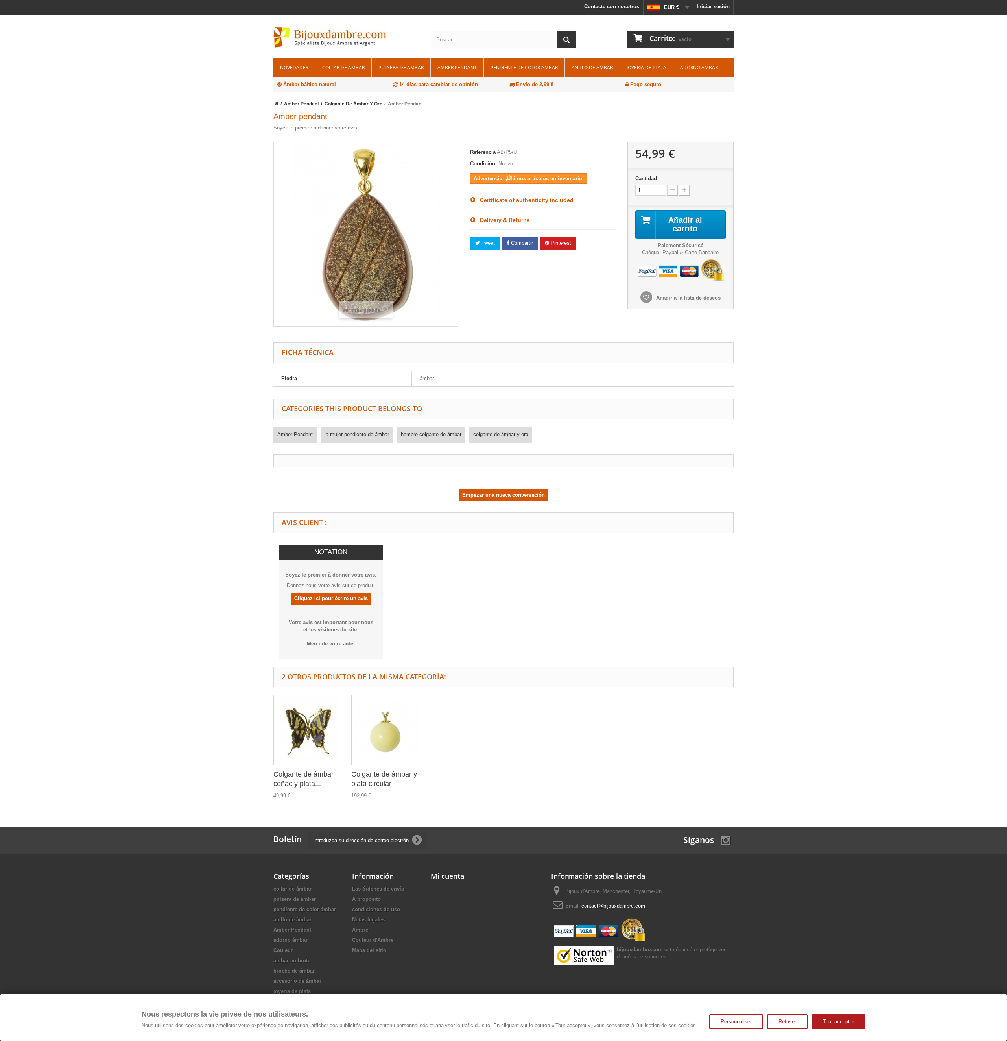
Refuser (787, 1021)
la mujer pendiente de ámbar (357, 434)
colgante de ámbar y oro (500, 434)
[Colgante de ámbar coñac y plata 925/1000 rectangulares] (308, 730)
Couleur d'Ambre (372, 940)
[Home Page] (276, 104)
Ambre (360, 930)
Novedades (294, 67)
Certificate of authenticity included (524, 200)
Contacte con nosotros (611, 6)
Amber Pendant (457, 67)
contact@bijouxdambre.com (613, 906)
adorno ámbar (699, 67)
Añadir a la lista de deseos (688, 298)
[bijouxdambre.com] (346, 37)
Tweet (487, 243)
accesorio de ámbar (297, 981)
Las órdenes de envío (378, 889)
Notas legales (368, 920)
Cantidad (646, 178)
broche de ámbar (294, 971)
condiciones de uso (376, 909)
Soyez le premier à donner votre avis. (316, 128)
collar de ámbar (343, 67)
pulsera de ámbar (401, 67)
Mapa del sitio (369, 950)
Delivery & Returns (502, 220)
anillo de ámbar (592, 67)
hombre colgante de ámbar (431, 434)
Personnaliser (736, 1021)
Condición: (483, 163)
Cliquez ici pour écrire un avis (331, 598)
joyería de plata (646, 67)
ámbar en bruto (292, 960)
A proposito (366, 899)
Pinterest (560, 243)
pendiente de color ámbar (524, 67)
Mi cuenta (447, 876)
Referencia (483, 152)
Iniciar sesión (713, 6)
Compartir (521, 243)
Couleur (283, 950)
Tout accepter (838, 1021)
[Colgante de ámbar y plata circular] (386, 730)
